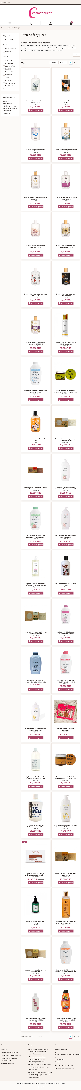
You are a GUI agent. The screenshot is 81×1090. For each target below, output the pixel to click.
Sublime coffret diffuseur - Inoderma (66, 729)
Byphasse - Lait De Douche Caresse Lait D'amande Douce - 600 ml (66, 971)
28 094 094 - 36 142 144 (65, 1065)
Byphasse (35, 394)
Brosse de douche (10, 108)
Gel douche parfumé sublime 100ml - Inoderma (66, 343)
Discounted (10, 49)
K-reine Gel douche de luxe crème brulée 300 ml (65, 246)
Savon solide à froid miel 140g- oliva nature (65, 874)
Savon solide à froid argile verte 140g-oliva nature (35, 633)
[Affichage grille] (22, 63)
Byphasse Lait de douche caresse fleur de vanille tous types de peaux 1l (65, 826)
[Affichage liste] (24, 63)
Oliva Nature (65, 394)
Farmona (65, 1021)
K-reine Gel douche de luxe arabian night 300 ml (35, 343)
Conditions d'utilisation (10, 1052)
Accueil (4, 1049)
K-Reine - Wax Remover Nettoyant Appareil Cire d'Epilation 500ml (35, 826)
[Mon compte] (50, 23)
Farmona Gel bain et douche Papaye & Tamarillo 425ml (66, 1019)
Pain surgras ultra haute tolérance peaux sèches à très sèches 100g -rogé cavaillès (35, 875)
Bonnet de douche (8, 112)
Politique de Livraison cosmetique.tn (9, 1059)
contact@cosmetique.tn (65, 1069)
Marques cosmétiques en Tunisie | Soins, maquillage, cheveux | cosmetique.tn (40, 1074)
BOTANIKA (35, 925)
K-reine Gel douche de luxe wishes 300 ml (35, 101)
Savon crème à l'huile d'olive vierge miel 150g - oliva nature (65, 777)
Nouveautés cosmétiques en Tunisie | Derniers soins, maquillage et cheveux (39, 1059)
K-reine (36, 104)
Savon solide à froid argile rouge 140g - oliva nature (35, 488)
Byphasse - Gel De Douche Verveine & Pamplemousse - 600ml (35, 537)
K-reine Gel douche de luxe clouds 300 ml (35, 150)
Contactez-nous (5, 2)
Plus (76, 54)
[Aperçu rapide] (35, 98)
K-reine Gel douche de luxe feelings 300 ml (35, 246)
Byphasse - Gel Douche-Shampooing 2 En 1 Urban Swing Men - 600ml (36, 682)
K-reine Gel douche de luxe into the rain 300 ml (66, 198)
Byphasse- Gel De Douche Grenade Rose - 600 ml (66, 633)
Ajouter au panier (37, 110)
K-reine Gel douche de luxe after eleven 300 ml (35, 198)
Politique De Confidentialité (11, 1055)
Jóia (35, 1021)
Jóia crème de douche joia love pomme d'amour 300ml (35, 1019)
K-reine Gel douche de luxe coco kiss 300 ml (35, 295)
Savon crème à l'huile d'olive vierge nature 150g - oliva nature (65, 391)
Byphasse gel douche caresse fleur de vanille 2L (35, 729)
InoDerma (65, 345)
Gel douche (8, 104)
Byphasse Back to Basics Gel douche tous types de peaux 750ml (35, 778)
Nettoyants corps (10, 106)
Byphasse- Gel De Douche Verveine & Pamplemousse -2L (65, 488)
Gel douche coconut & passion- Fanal (66, 584)
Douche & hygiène (9, 97)
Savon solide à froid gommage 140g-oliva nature (65, 439)
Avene (8, 60)
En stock (9, 40)
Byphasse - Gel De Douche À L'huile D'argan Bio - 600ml (65, 681)
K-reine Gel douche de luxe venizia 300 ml (65, 295)
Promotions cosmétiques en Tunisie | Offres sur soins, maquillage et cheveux (39, 1051)
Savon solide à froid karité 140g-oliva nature (35, 971)
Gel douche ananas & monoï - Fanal (35, 439)
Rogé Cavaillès (35, 876)
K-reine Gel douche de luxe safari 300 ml (65, 101)
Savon (6, 101)
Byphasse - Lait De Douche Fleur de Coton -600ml (35, 391)
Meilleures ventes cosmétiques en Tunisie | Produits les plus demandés (40, 1067)
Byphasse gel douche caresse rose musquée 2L (65, 536)
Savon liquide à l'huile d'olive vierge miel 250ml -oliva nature (65, 922)
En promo (9, 52)
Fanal (35, 442)
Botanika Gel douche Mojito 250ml (35, 922)
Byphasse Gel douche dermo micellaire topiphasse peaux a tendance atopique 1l (35, 585)
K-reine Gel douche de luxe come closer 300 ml (65, 150)
